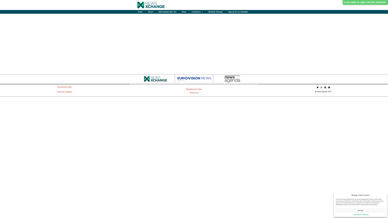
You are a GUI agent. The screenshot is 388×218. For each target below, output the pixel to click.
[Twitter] (317, 87)
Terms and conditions (64, 92)
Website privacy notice (194, 89)
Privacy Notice (357, 214)
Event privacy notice (64, 87)
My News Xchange (215, 12)
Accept (360, 210)
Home (140, 12)
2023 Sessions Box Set (167, 12)
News (184, 12)
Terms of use (194, 93)
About (150, 12)
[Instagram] (321, 87)
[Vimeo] (325, 87)
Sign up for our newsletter (238, 12)
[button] (365, 2)
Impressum (365, 214)
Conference (196, 12)
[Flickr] (329, 87)
